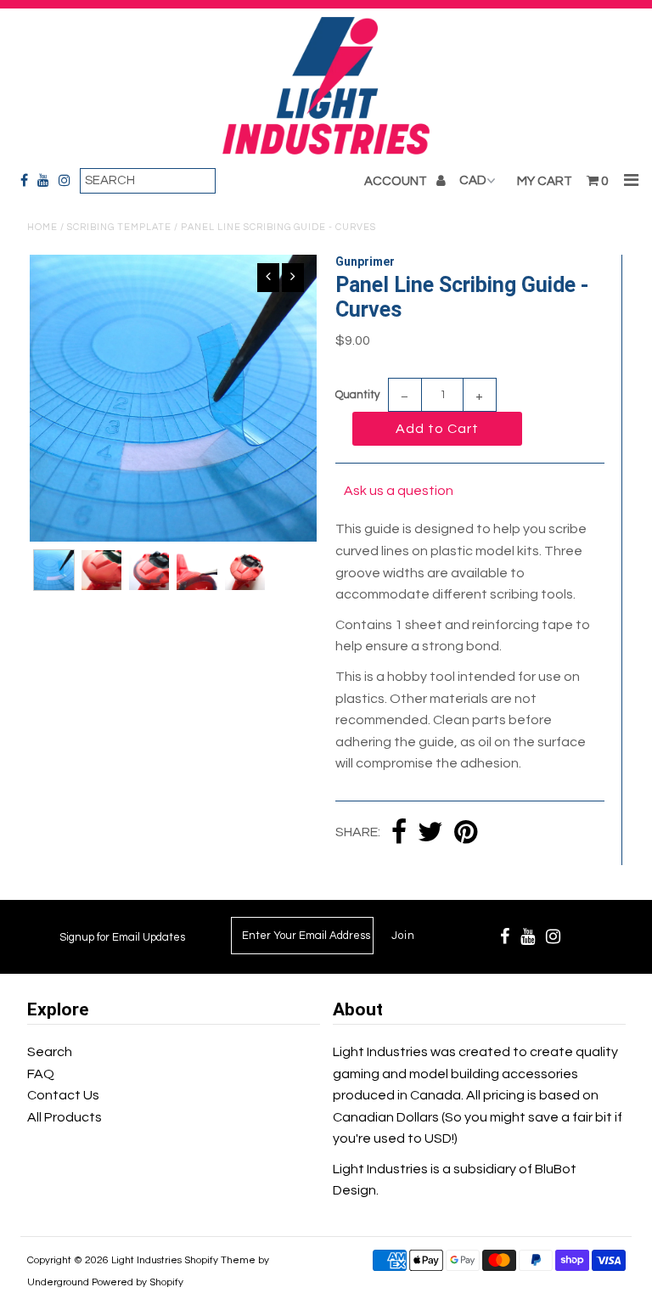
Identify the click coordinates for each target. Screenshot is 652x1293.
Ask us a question (398, 491)
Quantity (357, 395)
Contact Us (63, 1095)
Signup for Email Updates (122, 937)
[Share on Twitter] (430, 833)
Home (42, 227)
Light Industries (146, 1260)
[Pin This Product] (465, 833)
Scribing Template (119, 227)
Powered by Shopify (137, 1282)
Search (49, 1052)
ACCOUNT (397, 181)
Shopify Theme (220, 1260)
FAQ (40, 1074)
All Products (64, 1117)
